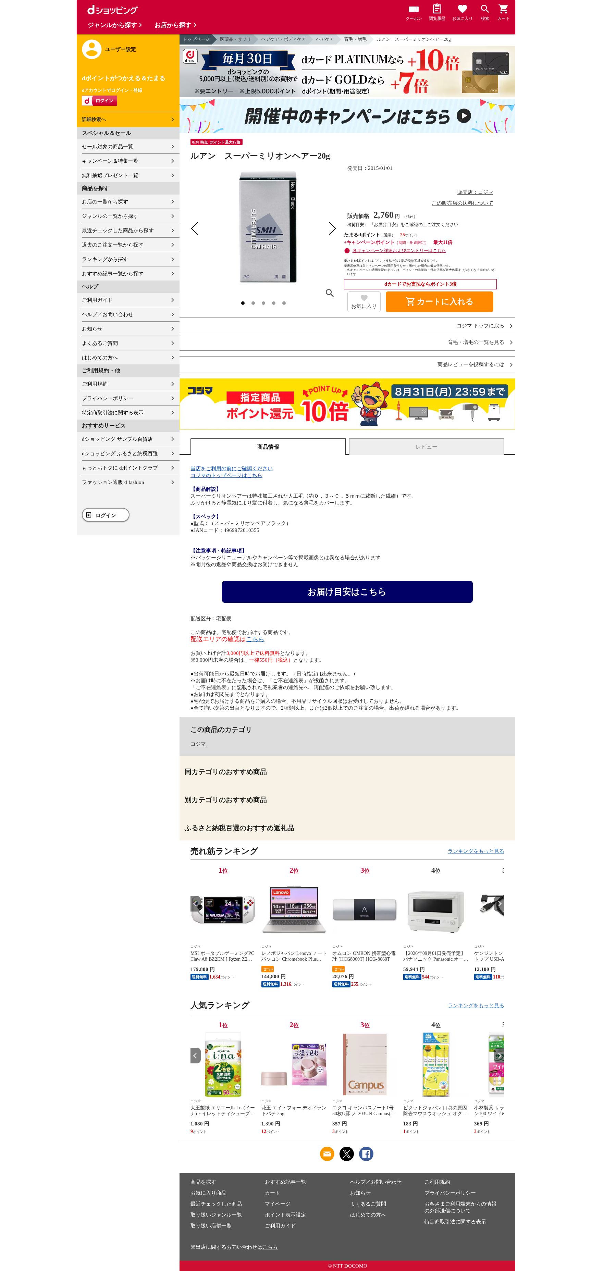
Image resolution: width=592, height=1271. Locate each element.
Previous (195, 903)
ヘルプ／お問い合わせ (107, 314)
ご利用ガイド (97, 300)
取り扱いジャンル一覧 (216, 1215)
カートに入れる (439, 302)
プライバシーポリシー (107, 398)
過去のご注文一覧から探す (113, 245)
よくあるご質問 (100, 343)
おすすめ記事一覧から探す (113, 273)
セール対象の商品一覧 (107, 146)
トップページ (196, 39)
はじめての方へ (100, 357)
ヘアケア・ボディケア (283, 39)
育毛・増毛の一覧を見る (476, 342)
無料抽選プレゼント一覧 (110, 175)
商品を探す (203, 1182)
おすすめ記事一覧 (285, 1182)
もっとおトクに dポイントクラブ (120, 468)
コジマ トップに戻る (480, 325)
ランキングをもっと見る (476, 851)
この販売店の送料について (462, 203)
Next (499, 903)
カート (272, 1193)
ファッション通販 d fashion (113, 482)
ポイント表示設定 (285, 1215)
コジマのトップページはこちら (226, 475)
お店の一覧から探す (105, 201)
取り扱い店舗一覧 (211, 1226)
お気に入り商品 (208, 1193)
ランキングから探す (105, 259)
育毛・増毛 (355, 39)
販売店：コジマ (475, 192)
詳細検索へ (94, 119)
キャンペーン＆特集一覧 (110, 161)
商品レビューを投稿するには (470, 364)
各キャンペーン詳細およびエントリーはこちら (399, 250)
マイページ (278, 1204)
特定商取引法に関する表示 (113, 412)
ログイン (106, 515)
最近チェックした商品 (216, 1204)
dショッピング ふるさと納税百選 (120, 453)
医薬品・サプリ (235, 39)
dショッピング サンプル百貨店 (117, 439)
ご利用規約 (95, 384)
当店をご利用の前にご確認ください (231, 468)
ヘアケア (325, 39)
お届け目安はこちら (347, 591)
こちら (255, 639)
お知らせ (92, 329)
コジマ (198, 744)
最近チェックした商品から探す (118, 230)
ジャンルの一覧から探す (110, 216)
